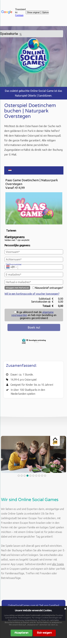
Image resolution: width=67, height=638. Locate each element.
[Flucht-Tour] (33, 72)
